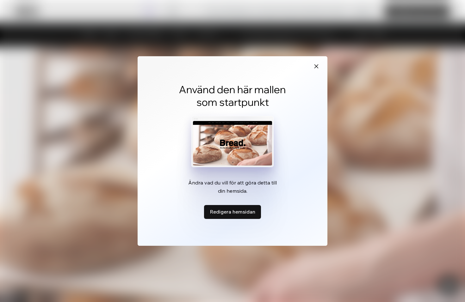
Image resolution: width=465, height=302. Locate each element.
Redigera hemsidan (232, 211)
